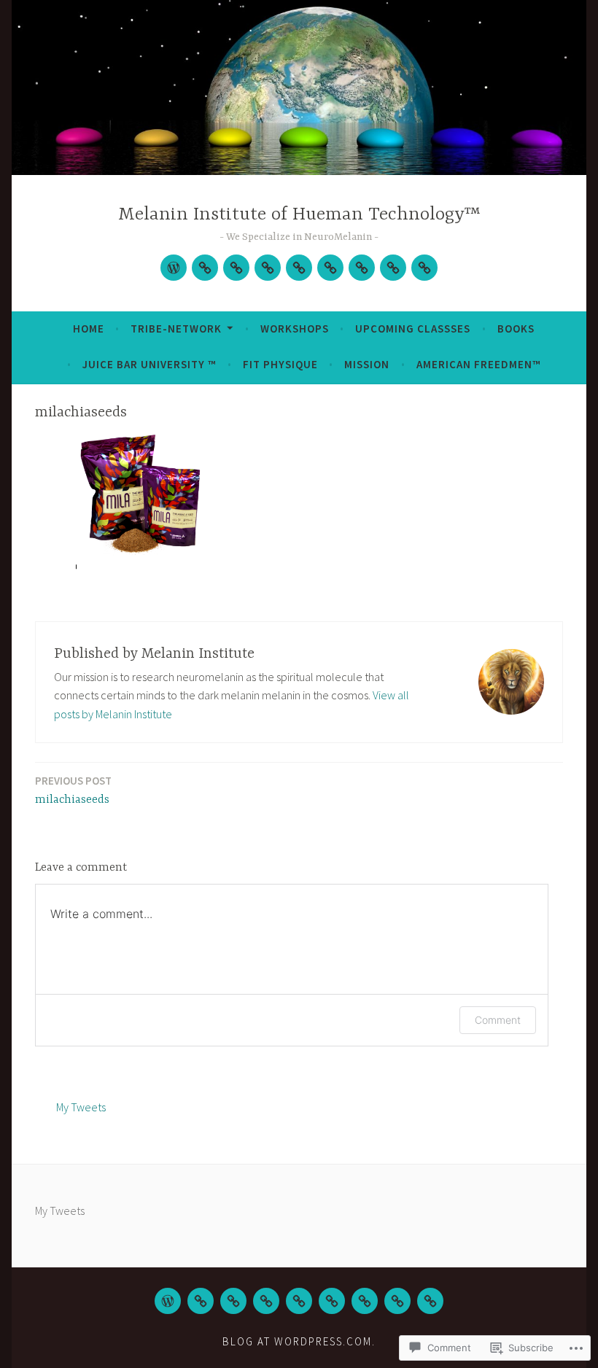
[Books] (299, 267)
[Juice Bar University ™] (330, 267)
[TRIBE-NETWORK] (205, 267)
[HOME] (167, 1301)
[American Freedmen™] (424, 267)
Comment (498, 1020)
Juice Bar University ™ (149, 364)
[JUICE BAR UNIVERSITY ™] (332, 1301)
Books (516, 328)
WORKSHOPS (294, 328)
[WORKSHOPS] (236, 267)
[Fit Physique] (361, 267)
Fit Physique (280, 364)
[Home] (173, 267)
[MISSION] (397, 1301)
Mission (366, 364)
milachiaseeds (73, 790)
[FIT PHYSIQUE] (364, 1301)
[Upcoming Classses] (267, 267)
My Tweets (81, 1107)
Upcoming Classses (412, 328)
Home (88, 328)
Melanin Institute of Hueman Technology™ (299, 214)
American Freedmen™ (478, 364)
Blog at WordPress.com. (299, 1341)
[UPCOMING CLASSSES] (266, 1301)
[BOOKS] (299, 1301)
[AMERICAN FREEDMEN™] (430, 1301)
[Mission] (393, 267)
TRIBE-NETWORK (176, 328)
